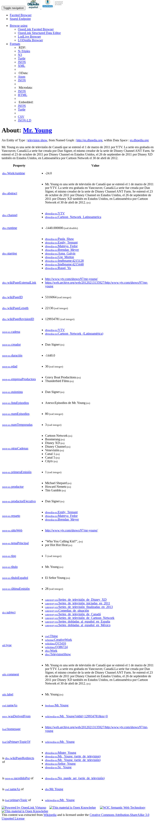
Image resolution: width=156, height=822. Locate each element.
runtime (9, 228)
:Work (51, 650)
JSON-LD (24, 120)
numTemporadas (17, 424)
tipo (9, 556)
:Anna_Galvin (60, 253)
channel (9, 215)
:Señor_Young (60, 763)
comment (10, 674)
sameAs (9, 705)
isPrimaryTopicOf (16, 741)
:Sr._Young (58, 767)
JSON (22, 62)
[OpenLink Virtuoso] (24, 807)
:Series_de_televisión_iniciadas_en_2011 (77, 603)
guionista (12, 392)
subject (8, 612)
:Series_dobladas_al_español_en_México (77, 625)
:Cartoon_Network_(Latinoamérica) (74, 333)
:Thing (51, 636)
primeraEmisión (16, 472)
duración (12, 355)
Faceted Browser (20, 15)
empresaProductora (19, 379)
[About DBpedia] (33, 8)
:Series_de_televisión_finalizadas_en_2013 (79, 607)
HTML (22, 95)
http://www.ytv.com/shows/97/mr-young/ (71, 279)
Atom (21, 76)
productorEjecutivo (19, 501)
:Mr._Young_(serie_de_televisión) (73, 760)
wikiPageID (12, 297)
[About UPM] (53, 8)
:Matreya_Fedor (61, 246)
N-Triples (24, 51)
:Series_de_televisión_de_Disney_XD (76, 599)
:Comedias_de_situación (67, 610)
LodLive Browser (29, 36)
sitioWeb (12, 530)
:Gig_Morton (59, 257)
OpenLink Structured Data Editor (39, 33)
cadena (11, 331)
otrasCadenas (15, 448)
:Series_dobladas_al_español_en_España (77, 621)
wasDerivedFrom (16, 716)
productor (13, 486)
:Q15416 (55, 643)
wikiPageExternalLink (19, 282)
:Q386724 (56, 647)
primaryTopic (16, 800)
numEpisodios (15, 413)
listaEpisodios (15, 403)
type (7, 645)
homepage (11, 729)
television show (37, 140)
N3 (20, 54)
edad (9, 366)
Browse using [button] (18, 25)
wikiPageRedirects (19, 758)
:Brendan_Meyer (62, 249)
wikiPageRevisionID (18, 319)
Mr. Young (37, 130)
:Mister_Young (60, 752)
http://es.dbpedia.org (89, 140)
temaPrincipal (15, 543)
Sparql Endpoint (20, 18)
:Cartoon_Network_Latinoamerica (73, 217)
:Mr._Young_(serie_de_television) (73, 756)
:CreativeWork (58, 639)
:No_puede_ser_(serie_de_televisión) (75, 778)
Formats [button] (15, 44)
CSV (21, 116)
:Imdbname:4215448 (64, 264)
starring (9, 253)
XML (21, 65)
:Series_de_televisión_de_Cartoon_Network (79, 618)
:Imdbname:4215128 (64, 260)
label (7, 694)
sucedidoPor (17, 778)
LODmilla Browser (30, 40)
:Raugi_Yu (58, 268)
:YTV (55, 213)
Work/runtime (13, 173)
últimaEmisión (16, 588)
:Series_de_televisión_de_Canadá (73, 614)
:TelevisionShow (58, 654)
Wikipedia (49, 815)
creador (11, 344)
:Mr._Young (60, 741)
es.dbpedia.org (139, 140)
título (10, 567)
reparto (11, 515)
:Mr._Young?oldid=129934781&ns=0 (76, 716)
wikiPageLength (15, 308)
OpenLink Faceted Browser (36, 29)
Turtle (21, 58)
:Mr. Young (56, 705)
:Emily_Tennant (61, 242)
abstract (9, 193)
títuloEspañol (15, 577)
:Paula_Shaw (59, 239)
